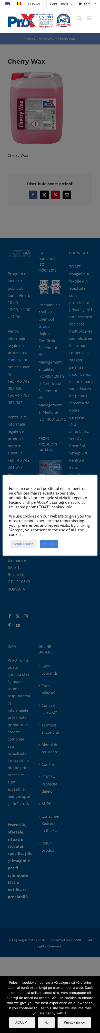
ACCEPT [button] (49, 544)
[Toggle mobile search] (79, 18)
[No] (93, 1004)
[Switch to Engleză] (7, 4)
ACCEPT (22, 1022)
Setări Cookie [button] (23, 544)
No (46, 1022)
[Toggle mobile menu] (89, 18)
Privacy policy (74, 1022)
